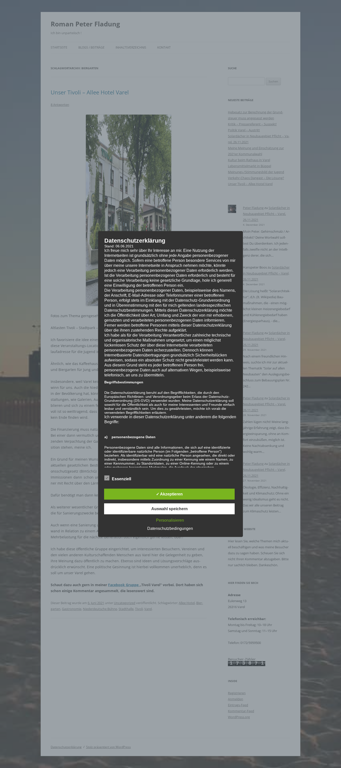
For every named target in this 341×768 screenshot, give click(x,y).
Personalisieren (170, 520)
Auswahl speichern (169, 509)
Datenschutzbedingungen (170, 528)
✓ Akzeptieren (169, 494)
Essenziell (121, 479)
